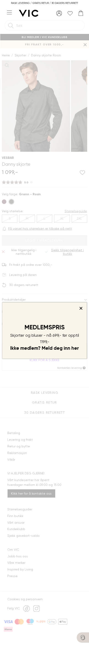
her (75, 348)
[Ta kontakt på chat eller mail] (83, 637)
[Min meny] (59, 13)
